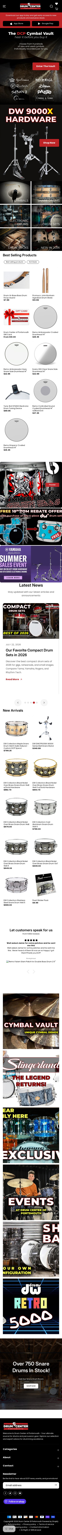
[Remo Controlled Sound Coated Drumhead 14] (45, 391)
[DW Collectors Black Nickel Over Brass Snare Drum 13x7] (45, 846)
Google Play (47, 23)
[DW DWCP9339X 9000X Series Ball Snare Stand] (45, 728)
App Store (18, 23)
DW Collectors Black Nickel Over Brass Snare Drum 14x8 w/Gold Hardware (16, 785)
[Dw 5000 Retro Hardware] (31, 1306)
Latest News (31, 585)
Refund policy (14, 1524)
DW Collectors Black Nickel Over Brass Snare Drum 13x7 (45, 862)
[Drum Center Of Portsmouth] (30, 6)
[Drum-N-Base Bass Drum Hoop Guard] (17, 280)
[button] (4, 6)
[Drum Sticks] (15, 239)
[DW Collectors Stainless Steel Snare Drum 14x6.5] (17, 885)
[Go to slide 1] (25, 702)
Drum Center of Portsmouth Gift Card (16, 333)
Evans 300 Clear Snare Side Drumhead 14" (45, 370)
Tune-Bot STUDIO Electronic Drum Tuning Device (16, 407)
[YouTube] (20, 1493)
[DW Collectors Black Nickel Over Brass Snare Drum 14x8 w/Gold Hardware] (17, 767)
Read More (12, 679)
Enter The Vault (45, 66)
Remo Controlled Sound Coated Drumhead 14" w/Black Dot (43, 408)
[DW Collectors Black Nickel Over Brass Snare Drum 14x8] (17, 807)
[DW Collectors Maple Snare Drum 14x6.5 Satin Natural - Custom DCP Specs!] (17, 728)
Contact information (39, 1527)
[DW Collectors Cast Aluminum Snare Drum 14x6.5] (45, 807)
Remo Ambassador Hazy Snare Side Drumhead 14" (15, 370)
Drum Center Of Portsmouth (30, 1521)
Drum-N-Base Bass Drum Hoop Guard (15, 296)
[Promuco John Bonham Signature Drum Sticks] (45, 280)
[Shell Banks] (31, 1249)
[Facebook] (5, 1493)
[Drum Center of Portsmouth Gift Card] (17, 317)
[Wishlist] (56, 3)
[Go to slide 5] (37, 702)
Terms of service (46, 1524)
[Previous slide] (17, 702)
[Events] (31, 1192)
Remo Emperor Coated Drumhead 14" (14, 446)
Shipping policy (20, 1527)
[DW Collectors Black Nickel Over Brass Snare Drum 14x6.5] (17, 846)
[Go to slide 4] (34, 703)
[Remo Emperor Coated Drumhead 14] (17, 430)
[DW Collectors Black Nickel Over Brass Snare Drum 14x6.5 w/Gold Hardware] (45, 767)
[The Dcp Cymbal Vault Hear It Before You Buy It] (31, 1021)
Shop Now (49, 143)
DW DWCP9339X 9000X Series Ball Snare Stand (43, 745)
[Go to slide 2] (28, 702)
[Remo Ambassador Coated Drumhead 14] (45, 317)
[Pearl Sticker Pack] (45, 885)
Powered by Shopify (50, 1521)
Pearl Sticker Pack (40, 900)
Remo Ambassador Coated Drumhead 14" (45, 333)
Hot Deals (33, 262)
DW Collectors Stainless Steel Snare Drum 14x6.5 (14, 901)
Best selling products (14, 262)
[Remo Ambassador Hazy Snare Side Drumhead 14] (17, 354)
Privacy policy (29, 1524)
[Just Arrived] (46, 239)
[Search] (51, 6)
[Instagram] (15, 1493)
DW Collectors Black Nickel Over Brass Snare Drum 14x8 (16, 823)
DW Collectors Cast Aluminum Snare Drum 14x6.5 (42, 824)
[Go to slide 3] (31, 702)
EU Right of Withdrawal (31, 1530)
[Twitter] (10, 1493)
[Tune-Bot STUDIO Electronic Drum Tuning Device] (17, 391)
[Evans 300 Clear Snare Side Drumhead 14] (45, 354)
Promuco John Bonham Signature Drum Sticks (43, 296)
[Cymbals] (15, 192)
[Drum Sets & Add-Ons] (46, 216)
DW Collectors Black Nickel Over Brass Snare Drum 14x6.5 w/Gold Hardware (44, 785)
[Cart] (56, 8)
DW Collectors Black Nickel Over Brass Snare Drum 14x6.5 (16, 863)
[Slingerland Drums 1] (31, 1078)
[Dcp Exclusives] (31, 1135)
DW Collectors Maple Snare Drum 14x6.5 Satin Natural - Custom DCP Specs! (16, 746)
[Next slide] (44, 702)
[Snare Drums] (46, 192)
